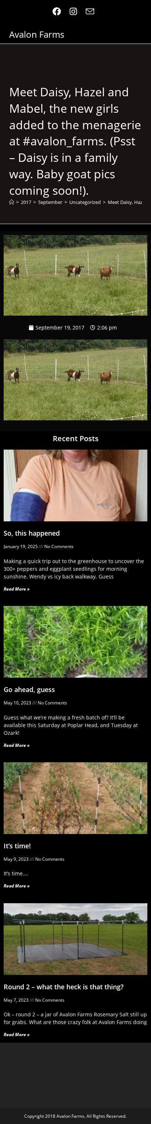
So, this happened (32, 533)
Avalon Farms (36, 34)
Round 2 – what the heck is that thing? (64, 986)
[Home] (11, 202)
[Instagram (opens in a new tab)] (73, 11)
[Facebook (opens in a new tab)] (58, 11)
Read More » (17, 589)
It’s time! (17, 845)
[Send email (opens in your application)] (90, 11)
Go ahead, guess (29, 689)
